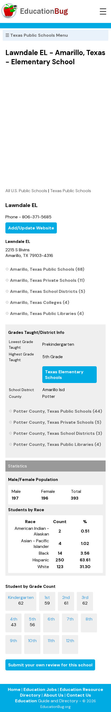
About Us (54, 695)
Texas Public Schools (70, 191)
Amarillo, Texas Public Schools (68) (47, 269)
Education (26, 701)
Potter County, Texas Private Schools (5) (57, 422)
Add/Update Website (31, 228)
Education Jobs (40, 689)
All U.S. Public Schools (26, 191)
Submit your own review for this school (50, 665)
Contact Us (79, 695)
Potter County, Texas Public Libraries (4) (57, 444)
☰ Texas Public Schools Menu (36, 35)
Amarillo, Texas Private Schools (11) (47, 280)
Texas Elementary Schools (64, 374)
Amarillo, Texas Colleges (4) (39, 302)
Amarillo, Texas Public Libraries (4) (47, 313)
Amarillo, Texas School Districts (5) (47, 291)
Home (14, 689)
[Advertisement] (55, 126)
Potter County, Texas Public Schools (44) (57, 411)
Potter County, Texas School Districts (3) (57, 433)
